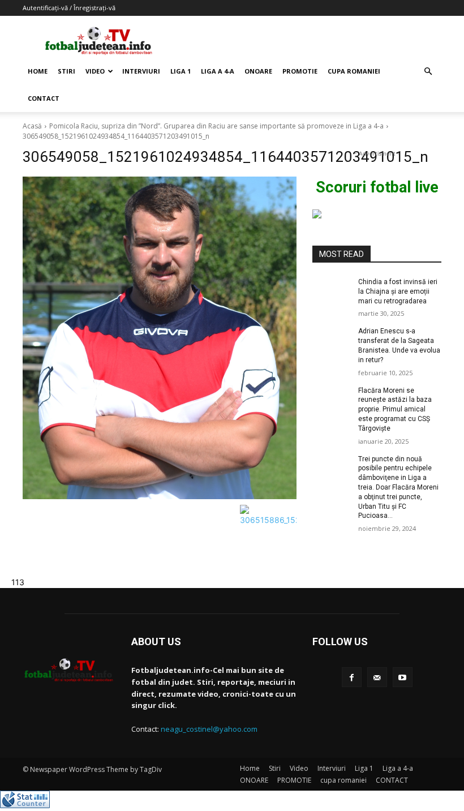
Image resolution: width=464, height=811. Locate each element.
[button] (427, 71)
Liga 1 (180, 71)
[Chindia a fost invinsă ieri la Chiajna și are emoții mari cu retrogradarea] (331, 290)
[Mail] (377, 677)
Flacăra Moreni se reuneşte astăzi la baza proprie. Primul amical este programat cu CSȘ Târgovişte (395, 409)
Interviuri (141, 71)
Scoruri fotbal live (377, 187)
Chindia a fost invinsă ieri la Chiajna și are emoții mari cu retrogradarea (397, 291)
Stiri (66, 71)
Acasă (32, 126)
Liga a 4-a (217, 71)
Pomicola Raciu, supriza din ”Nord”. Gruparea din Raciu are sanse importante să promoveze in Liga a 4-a (216, 126)
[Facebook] (352, 677)
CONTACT (43, 98)
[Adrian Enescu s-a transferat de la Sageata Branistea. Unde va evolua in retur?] (331, 340)
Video (95, 71)
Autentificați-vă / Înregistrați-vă (69, 7)
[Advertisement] (308, 41)
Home (38, 71)
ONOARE (258, 71)
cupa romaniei (354, 71)
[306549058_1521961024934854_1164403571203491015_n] (160, 338)
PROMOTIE (299, 71)
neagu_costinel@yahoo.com (209, 729)
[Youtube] (403, 677)
